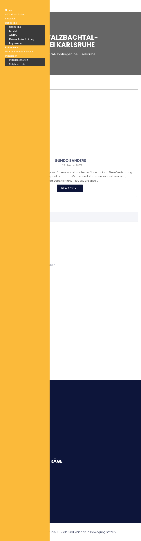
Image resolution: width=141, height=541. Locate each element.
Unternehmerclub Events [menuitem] (19, 51)
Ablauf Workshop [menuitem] (15, 14)
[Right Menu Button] (4, 5)
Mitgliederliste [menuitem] (17, 63)
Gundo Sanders (70, 161)
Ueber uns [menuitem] (11, 22)
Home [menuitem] (8, 10)
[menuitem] (25, 56)
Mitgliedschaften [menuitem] (18, 59)
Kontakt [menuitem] (13, 31)
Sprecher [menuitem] (10, 18)
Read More (69, 188)
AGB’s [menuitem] (13, 35)
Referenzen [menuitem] (11, 47)
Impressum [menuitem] (15, 43)
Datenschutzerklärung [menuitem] (21, 39)
